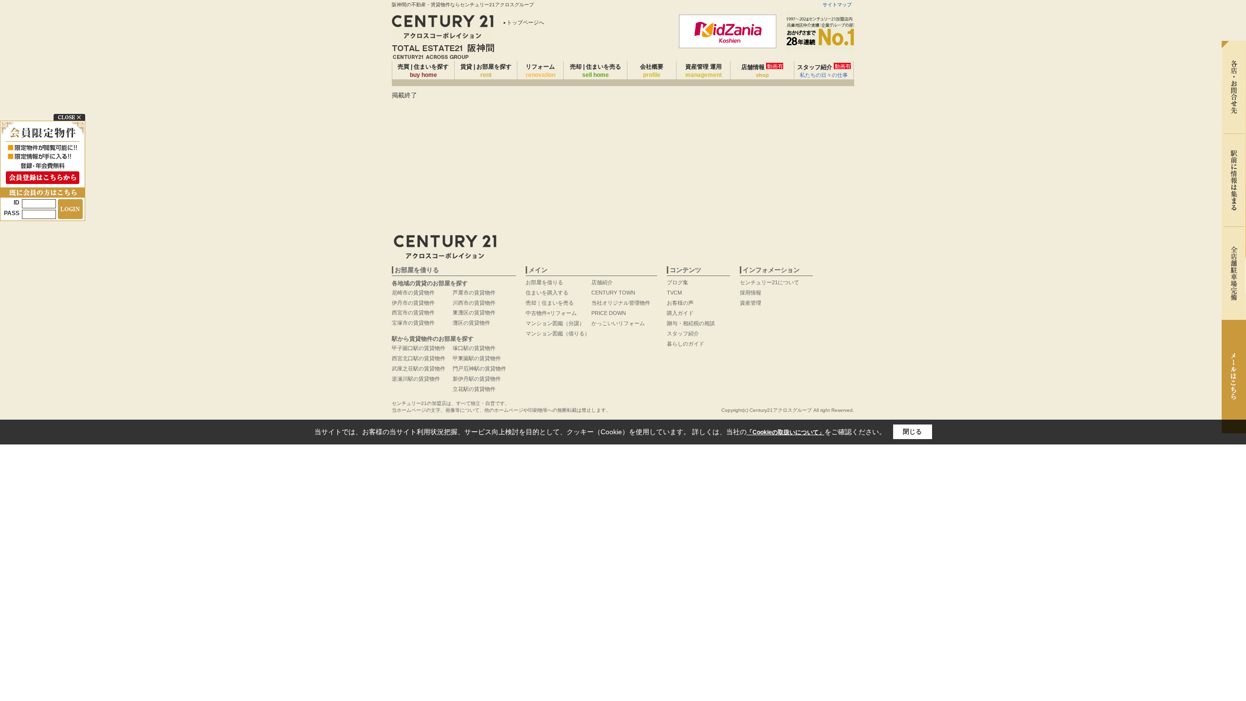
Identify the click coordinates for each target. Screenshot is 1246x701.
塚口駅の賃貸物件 (474, 348)
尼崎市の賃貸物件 (413, 292)
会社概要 (651, 70)
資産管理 (750, 303)
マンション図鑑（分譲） (555, 323)
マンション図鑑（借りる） (558, 333)
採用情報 (750, 292)
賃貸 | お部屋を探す (486, 70)
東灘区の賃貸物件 (474, 312)
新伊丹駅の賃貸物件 (477, 379)
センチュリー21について (769, 282)
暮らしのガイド (685, 344)
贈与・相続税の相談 (691, 323)
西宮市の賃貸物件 (413, 312)
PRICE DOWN (608, 313)
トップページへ (525, 22)
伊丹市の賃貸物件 (413, 303)
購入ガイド (680, 313)
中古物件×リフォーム (551, 313)
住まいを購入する (547, 292)
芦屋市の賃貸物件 (474, 292)
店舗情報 (762, 70)
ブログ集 (677, 282)
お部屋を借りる (544, 282)
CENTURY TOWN (613, 292)
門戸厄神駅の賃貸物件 (479, 368)
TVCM (674, 292)
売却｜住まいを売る (550, 303)
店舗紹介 (602, 282)
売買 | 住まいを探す (423, 70)
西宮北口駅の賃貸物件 (418, 358)
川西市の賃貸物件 (474, 303)
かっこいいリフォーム (618, 323)
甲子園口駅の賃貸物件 (418, 348)
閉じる (912, 431)
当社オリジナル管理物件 (620, 303)
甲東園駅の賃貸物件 (477, 358)
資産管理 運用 (703, 70)
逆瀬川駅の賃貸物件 (416, 379)
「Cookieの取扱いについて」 (786, 432)
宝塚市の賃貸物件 (413, 323)
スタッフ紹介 (824, 70)
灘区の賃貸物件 (471, 323)
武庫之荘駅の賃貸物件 (418, 368)
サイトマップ (837, 4)
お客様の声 (680, 303)
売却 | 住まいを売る (595, 70)
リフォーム (540, 70)
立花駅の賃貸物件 (474, 389)
